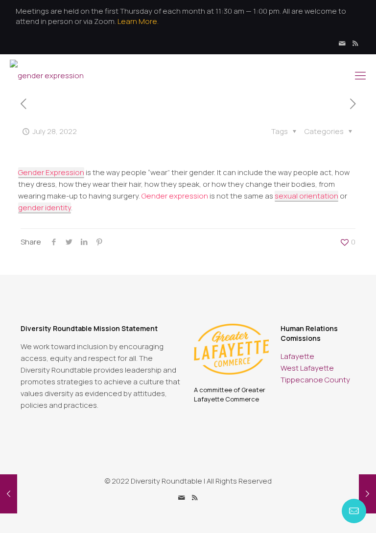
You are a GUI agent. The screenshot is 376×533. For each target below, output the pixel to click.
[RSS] (355, 43)
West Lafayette (307, 368)
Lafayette (297, 356)
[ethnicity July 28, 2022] (8, 493)
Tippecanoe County (315, 380)
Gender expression (174, 196)
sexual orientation (306, 196)
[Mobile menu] (360, 75)
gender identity (44, 207)
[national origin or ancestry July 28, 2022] (367, 493)
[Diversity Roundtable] (47, 75)
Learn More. (138, 21)
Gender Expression (51, 172)
